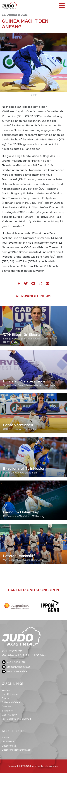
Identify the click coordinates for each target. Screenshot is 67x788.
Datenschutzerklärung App (16, 749)
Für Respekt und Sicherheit (16, 719)
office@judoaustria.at (18, 666)
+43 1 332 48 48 (16, 662)
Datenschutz (9, 745)
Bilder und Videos (11, 702)
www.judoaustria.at (17, 671)
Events (5, 698)
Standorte (7, 710)
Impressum (8, 741)
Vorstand (6, 690)
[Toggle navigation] (61, 5)
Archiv (5, 737)
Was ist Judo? (9, 714)
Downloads (8, 706)
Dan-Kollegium (10, 694)
